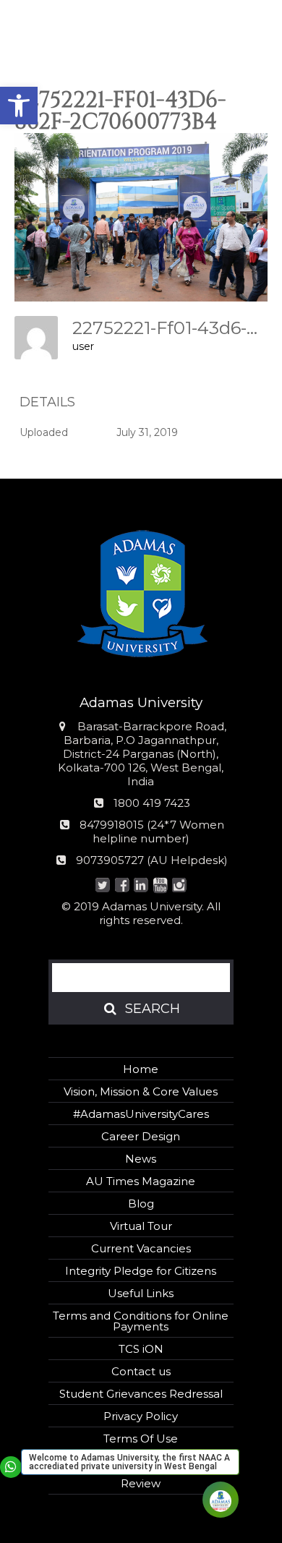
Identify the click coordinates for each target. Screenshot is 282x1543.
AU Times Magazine (140, 1181)
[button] (19, 105)
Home (140, 1069)
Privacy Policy (140, 1416)
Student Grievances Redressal (141, 1394)
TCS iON (141, 1349)
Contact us (141, 1371)
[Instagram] (179, 886)
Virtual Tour (141, 1226)
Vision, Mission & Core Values (141, 1091)
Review (141, 1483)
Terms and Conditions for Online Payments (140, 1321)
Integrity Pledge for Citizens (140, 1271)
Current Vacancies (141, 1248)
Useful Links (141, 1293)
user (83, 346)
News (140, 1159)
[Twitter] (103, 886)
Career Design (140, 1136)
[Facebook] (122, 886)
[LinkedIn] (141, 886)
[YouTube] (160, 886)
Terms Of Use (140, 1438)
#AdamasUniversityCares (141, 1114)
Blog (141, 1203)
